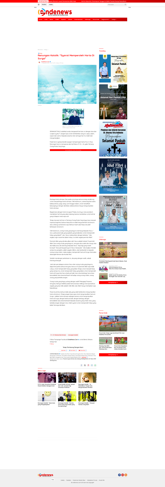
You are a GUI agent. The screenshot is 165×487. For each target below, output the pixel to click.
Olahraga (87, 19)
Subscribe (82, 350)
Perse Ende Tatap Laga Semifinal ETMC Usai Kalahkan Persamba (111, 333)
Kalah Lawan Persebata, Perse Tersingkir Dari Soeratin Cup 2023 (117, 275)
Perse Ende (96, 19)
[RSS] (125, 475)
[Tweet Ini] (85, 365)
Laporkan (63, 350)
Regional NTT (105, 19)
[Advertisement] (30, 32)
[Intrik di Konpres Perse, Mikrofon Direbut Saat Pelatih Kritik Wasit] (103, 268)
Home (40, 19)
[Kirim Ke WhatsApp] (95, 365)
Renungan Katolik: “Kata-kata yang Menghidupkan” (46, 403)
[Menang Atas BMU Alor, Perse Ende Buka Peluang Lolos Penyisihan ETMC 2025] (105, 340)
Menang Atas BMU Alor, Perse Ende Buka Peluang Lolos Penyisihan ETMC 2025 (105, 347)
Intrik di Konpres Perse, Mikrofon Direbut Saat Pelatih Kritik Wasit (117, 268)
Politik (57, 19)
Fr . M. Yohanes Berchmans (58, 335)
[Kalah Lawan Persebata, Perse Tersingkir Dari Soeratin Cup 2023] (103, 276)
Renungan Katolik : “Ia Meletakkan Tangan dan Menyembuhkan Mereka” (85, 386)
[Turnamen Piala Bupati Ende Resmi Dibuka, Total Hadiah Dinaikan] (113, 250)
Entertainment (78, 19)
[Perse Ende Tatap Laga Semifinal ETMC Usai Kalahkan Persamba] (113, 323)
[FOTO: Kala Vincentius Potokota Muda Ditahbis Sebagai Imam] (47, 378)
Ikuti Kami (73, 350)
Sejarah (63, 19)
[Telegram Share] (91, 365)
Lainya (114, 19)
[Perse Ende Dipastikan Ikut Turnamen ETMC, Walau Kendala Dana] (120, 340)
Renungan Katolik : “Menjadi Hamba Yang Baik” (86, 403)
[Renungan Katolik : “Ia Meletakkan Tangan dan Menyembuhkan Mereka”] (87, 378)
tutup (35, 7)
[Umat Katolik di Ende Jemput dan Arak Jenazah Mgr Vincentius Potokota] (67, 378)
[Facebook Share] (81, 365)
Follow (52, 344)
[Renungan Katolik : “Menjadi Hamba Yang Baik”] (87, 396)
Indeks (51, 4)
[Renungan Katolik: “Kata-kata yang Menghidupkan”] (47, 396)
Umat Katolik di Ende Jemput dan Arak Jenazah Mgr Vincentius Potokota (66, 386)
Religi (40, 53)
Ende (46, 19)
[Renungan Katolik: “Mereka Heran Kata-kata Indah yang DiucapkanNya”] (67, 396)
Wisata (70, 19)
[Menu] (39, 4)
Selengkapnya (112, 282)
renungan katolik (73, 335)
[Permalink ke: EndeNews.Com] (39, 62)
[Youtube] (122, 475)
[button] (125, 4)
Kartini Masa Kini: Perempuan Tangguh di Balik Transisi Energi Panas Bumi (81, 1)
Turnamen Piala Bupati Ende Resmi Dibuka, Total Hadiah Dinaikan (113, 261)
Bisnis (51, 19)
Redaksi (44, 4)
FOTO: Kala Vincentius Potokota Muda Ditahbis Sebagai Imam (47, 385)
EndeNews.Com (45, 61)
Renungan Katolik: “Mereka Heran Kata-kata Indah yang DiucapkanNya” (66, 404)
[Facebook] (119, 475)
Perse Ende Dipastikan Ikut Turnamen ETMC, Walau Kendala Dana (120, 347)
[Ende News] (55, 12)
